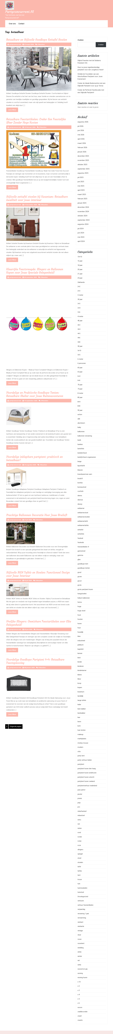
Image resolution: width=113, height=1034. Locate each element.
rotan (79, 841)
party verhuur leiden (85, 760)
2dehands (81, 282)
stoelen (80, 862)
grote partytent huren (85, 589)
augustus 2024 (83, 224)
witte (79, 965)
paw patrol (81, 790)
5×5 (79, 355)
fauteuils (81, 542)
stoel (79, 858)
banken (80, 444)
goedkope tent (83, 564)
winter (80, 956)
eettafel (80, 530)
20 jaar (80, 269)
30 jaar (80, 299)
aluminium (81, 423)
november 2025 (83, 160)
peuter (80, 794)
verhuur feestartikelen (85, 905)
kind (79, 658)
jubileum (81, 645)
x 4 (79, 995)
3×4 (79, 308)
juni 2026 (81, 130)
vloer (79, 935)
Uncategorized (83, 897)
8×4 (79, 402)
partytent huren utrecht (86, 777)
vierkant (80, 922)
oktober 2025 (82, 165)
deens (80, 496)
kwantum (81, 692)
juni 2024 (81, 233)
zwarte (80, 1020)
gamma (80, 555)
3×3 (79, 304)
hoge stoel (81, 611)
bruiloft (80, 478)
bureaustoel (82, 487)
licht (79, 726)
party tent (81, 756)
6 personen (82, 363)
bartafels (81, 449)
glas (79, 559)
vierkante (81, 926)
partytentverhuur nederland (87, 786)
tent (79, 875)
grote (79, 585)
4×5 (79, 333)
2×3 (79, 291)
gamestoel (81, 551)
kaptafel (80, 649)
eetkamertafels (83, 525)
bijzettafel (81, 466)
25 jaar (80, 278)
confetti (80, 491)
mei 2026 (81, 135)
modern (80, 747)
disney (80, 504)
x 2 (79, 986)
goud (79, 572)
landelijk (80, 696)
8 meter (80, 393)
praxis (80, 798)
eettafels (81, 534)
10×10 (80, 257)
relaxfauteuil (82, 811)
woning (80, 973)
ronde (80, 837)
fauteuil (80, 538)
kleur (79, 679)
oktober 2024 (82, 216)
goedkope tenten (84, 568)
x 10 (79, 982)
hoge (79, 606)
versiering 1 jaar (83, 914)
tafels (80, 871)
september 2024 (83, 220)
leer (79, 717)
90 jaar (80, 410)
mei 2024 (81, 237)
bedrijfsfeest (82, 453)
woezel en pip (83, 969)
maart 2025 (82, 194)
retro (79, 820)
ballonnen (81, 432)
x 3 (79, 990)
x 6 (79, 1003)
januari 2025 (82, 203)
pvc (79, 807)
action (80, 414)
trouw (80, 879)
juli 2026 (80, 126)
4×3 (79, 325)
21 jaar (80, 274)
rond (79, 832)
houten (80, 619)
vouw (79, 939)
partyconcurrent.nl (19, 12)
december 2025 (83, 156)
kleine (80, 675)
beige (79, 461)
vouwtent (81, 943)
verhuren (81, 901)
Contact (21, 24)
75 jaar (80, 389)
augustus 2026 (83, 122)
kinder (80, 662)
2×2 (79, 286)
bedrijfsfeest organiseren (87, 457)
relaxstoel (81, 815)
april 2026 (81, 139)
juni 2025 (81, 182)
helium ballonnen (84, 598)
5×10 (79, 351)
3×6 (79, 312)
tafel (79, 867)
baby (79, 427)
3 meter (80, 295)
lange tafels (82, 700)
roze (79, 845)
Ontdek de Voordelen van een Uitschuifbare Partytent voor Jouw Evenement (90, 76)
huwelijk (80, 632)
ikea (79, 636)
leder (79, 705)
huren (80, 624)
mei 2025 (81, 186)
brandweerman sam (85, 474)
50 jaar (80, 346)
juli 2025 (80, 177)
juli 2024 (80, 229)
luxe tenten (82, 730)
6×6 (79, 380)
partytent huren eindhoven (87, 773)
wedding (81, 948)
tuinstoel (81, 892)
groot (80, 581)
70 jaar (80, 385)
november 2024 (83, 211)
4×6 (79, 338)
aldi (79, 419)
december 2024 (83, 207)
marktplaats (82, 739)
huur (79, 628)
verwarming (82, 918)
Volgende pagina (15, 726)
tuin (79, 884)
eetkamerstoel (83, 513)
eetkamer (81, 508)
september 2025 (83, 169)
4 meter (80, 316)
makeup (80, 734)
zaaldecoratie (82, 1012)
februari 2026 (82, 147)
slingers (80, 850)
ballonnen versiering (85, 436)
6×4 (79, 376)
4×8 (79, 342)
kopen (80, 687)
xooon (80, 1007)
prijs (79, 803)
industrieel (81, 641)
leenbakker (81, 713)
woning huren (82, 977)
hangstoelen (82, 594)
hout (79, 615)
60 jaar (80, 368)
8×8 (79, 406)
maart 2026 (82, 143)
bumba (80, 483)
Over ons (12, 24)
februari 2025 (82, 199)
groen (80, 577)
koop (79, 683)
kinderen (81, 666)
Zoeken (81, 40)
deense (80, 500)
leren (79, 722)
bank (79, 440)
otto (79, 751)
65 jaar (80, 372)
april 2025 (81, 190)
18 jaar (80, 265)
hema (80, 602)
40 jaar (80, 321)
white (79, 952)
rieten (80, 828)
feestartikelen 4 (83, 547)
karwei (80, 653)
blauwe (80, 470)
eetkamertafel (83, 521)
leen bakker (82, 709)
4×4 (79, 329)
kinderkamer (82, 670)
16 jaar (80, 261)
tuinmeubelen (82, 888)
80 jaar (80, 397)
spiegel (80, 854)
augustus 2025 (83, 173)
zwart (80, 1016)
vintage (80, 931)
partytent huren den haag (87, 769)
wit (79, 960)
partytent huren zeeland (86, 781)
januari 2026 (82, 152)
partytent (81, 764)
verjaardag (81, 909)
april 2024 (81, 241)
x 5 (79, 999)
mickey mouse (83, 743)
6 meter (80, 359)
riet (79, 824)
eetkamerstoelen (84, 517)
